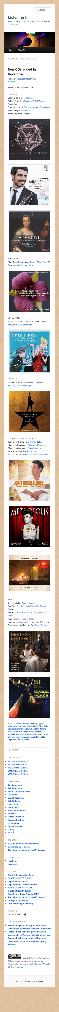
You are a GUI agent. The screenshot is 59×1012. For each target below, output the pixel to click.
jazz (16, 731)
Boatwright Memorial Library (21, 875)
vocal (26, 739)
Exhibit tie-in (14, 800)
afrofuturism (13, 726)
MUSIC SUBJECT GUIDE (19, 890)
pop (17, 737)
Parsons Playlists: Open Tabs (36, 934)
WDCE (11, 832)
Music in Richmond (17, 810)
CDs (41, 726)
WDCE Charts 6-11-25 (18, 774)
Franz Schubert (23, 728)
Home (10, 50)
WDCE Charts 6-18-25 (18, 771)
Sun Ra (20, 739)
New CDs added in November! (22, 71)
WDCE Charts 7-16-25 (18, 761)
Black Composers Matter (19, 791)
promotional (31, 723)
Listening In (18, 17)
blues (35, 726)
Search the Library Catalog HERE (23, 894)
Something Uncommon (19, 846)
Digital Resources (16, 797)
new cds (28, 734)
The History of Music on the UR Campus (26, 849)
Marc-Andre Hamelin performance (23, 843)
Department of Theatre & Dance (22, 884)
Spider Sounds (15, 826)
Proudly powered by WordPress (29, 981)
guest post (13, 804)
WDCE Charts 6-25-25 (18, 767)
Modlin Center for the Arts (20, 887)
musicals (20, 734)
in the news (13, 807)
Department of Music (17, 881)
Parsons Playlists (16, 816)
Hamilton (35, 728)
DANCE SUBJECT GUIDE (19, 878)
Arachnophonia (15, 785)
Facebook (12, 860)
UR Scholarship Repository (20, 903)
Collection (20, 723)
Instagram (12, 864)
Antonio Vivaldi (26, 726)
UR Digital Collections (18, 900)
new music (37, 734)
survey (11, 829)
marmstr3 (12, 81)
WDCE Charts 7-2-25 (17, 764)
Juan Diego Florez (26, 731)
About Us (22, 50)
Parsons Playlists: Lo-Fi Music (36, 928)
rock (33, 737)
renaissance (25, 737)
